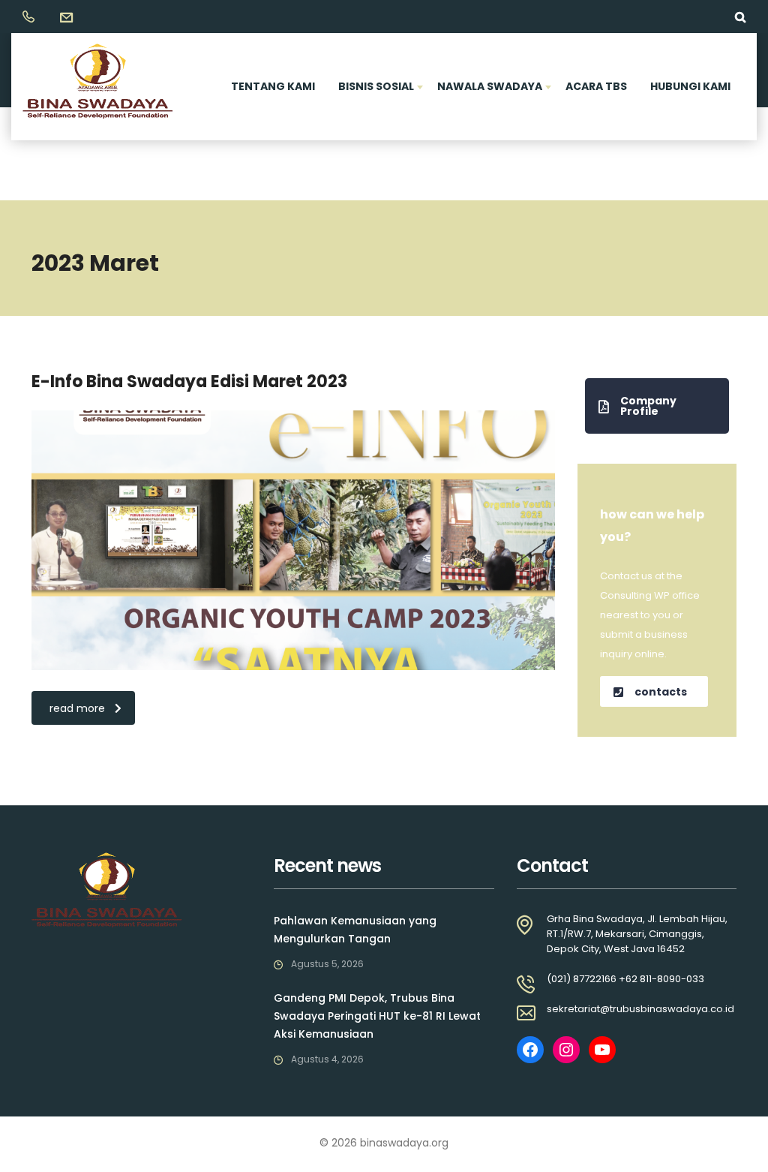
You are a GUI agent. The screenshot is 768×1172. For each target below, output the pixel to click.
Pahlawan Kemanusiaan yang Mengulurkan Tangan (355, 929)
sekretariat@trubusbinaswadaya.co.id (640, 1009)
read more (77, 708)
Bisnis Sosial (376, 86)
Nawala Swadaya (489, 86)
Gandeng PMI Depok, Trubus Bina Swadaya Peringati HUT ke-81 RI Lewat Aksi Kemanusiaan (377, 1015)
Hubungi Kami (690, 86)
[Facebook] (530, 1049)
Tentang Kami (273, 86)
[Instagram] (566, 1049)
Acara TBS (596, 86)
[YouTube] (602, 1049)
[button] (657, 406)
